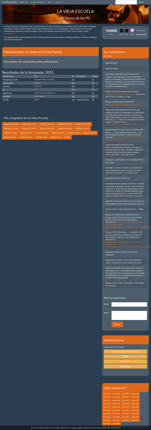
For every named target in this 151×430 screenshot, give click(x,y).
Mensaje (106, 312)
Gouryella (6, 99)
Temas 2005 (106, 413)
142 (93, 79)
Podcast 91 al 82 (10, 133)
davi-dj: (107, 252)
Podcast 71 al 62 (42, 133)
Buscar (141, 2)
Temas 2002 (116, 410)
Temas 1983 (125, 393)
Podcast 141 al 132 (11, 128)
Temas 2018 (116, 423)
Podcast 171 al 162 (47, 124)
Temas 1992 (135, 400)
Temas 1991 (125, 400)
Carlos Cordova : (110, 74)
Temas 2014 (116, 420)
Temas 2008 (135, 413)
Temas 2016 (135, 420)
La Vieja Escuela (9, 2)
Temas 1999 (125, 407)
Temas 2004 (135, 410)
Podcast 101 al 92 (82, 128)
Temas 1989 (106, 400)
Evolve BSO (6, 86)
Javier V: (108, 268)
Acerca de (58, 2)
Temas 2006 (116, 413)
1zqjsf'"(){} (111, 63)
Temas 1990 (116, 400)
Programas (23, 2)
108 (93, 99)
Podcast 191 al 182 (11, 124)
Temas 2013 (106, 420)
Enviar (117, 324)
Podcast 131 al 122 (29, 128)
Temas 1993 (106, 403)
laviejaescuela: (109, 260)
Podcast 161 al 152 (65, 124)
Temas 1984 (135, 393)
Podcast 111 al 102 (65, 128)
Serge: (107, 201)
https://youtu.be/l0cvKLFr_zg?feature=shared (121, 124)
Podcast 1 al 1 (56, 137)
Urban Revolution (141, 34)
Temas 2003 (125, 410)
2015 (73, 79)
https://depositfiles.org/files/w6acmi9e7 (120, 94)
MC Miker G (125, 361)
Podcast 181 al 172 (29, 124)
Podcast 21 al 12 (26, 137)
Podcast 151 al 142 (83, 124)
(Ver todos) (108, 56)
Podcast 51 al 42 (74, 133)
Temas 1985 (106, 397)
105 (93, 89)
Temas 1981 (106, 393)
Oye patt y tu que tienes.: (112, 145)
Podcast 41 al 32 (90, 133)
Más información (115, 428)
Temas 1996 (135, 403)
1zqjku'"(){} (112, 68)
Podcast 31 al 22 (10, 137)
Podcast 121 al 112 (47, 128)
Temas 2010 (116, 417)
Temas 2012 (135, 417)
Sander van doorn (8, 83)
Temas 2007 (125, 413)
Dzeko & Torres (7, 93)
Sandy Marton (125, 366)
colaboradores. (9, 34)
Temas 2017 (106, 423)
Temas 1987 (125, 397)
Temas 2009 (106, 417)
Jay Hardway (6, 96)
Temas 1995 (125, 403)
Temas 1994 (116, 403)
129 (93, 83)
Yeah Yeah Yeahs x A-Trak (10, 79)
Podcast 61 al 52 (58, 133)
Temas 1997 (106, 407)
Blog (49, 2)
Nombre (106, 304)
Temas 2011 (125, 417)
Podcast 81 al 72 (26, 133)
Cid (4, 89)
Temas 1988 (135, 397)
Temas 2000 (135, 407)
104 (93, 96)
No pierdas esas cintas (37, 2)
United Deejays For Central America (125, 351)
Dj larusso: (108, 110)
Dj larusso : (108, 91)
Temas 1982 (116, 393)
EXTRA (67, 137)
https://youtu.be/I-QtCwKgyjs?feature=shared (122, 105)
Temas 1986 (116, 397)
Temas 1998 (116, 407)
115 (93, 86)
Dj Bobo (125, 356)
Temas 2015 (125, 420)
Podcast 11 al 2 (41, 137)
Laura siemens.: (110, 160)
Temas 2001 (106, 410)
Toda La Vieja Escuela (83, 99)
